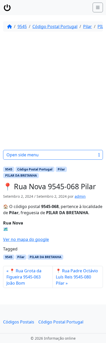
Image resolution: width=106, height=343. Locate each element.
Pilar (87, 26)
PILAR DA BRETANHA (21, 175)
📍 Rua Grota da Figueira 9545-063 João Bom (23, 277)
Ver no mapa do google (26, 239)
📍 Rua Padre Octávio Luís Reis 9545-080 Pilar (77, 277)
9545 (22, 26)
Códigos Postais (18, 322)
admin (80, 196)
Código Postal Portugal (54, 26)
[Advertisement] (53, 91)
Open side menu (22, 155)
